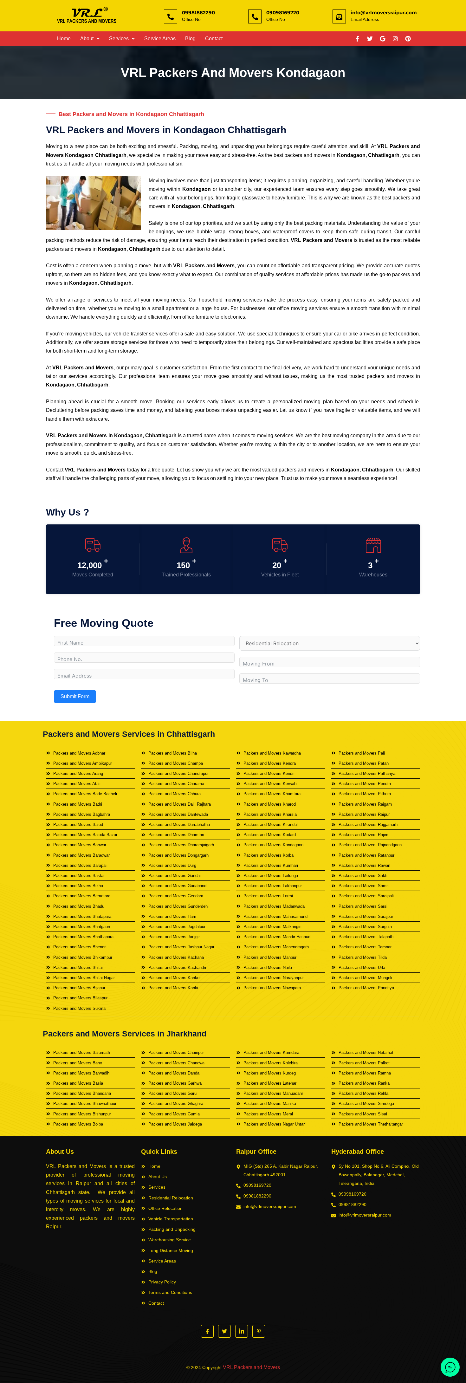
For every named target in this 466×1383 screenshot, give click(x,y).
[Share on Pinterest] (258, 1331)
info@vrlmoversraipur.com (384, 13)
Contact (214, 38)
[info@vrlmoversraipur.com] (339, 16)
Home (64, 38)
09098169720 (282, 13)
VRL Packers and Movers (251, 1367)
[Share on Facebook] (207, 1331)
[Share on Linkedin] (241, 1331)
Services (119, 38)
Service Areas (160, 38)
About (87, 38)
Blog (190, 38)
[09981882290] (170, 16)
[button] (89, 38)
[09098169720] (255, 16)
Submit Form (75, 696)
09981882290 (198, 13)
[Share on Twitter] (224, 1331)
